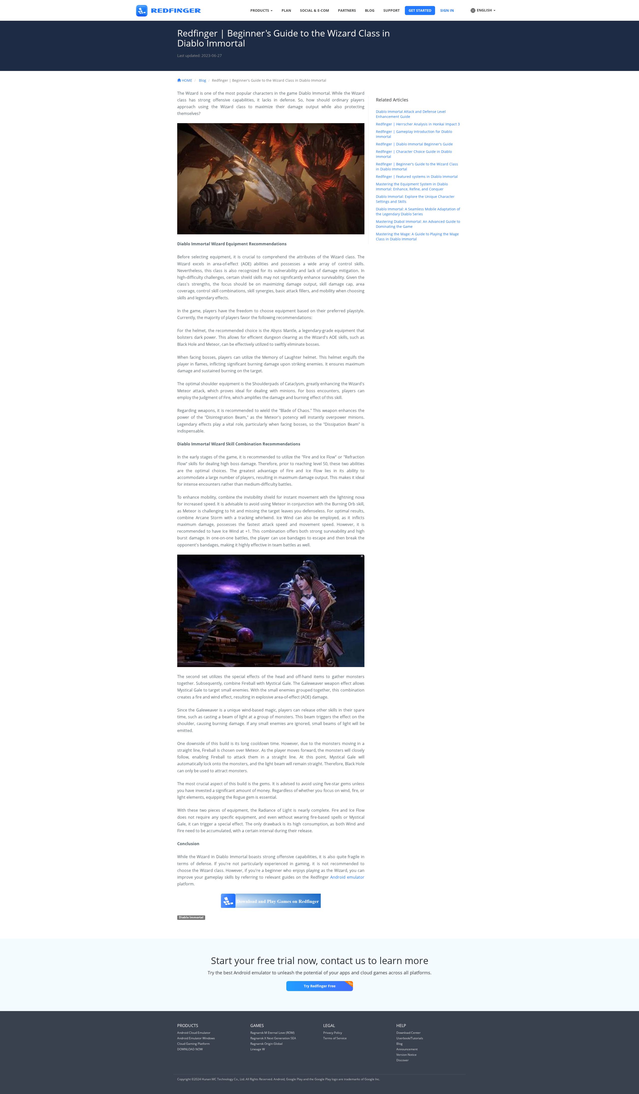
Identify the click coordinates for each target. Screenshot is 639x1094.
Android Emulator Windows (196, 1038)
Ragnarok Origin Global (266, 1044)
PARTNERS (347, 10)
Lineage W (257, 1049)
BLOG (369, 10)
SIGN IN (447, 10)
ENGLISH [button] (484, 10)
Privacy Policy (332, 1033)
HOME (186, 80)
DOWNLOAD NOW (190, 1049)
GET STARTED (420, 10)
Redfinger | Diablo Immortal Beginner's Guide (414, 144)
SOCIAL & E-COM (314, 10)
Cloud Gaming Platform (193, 1044)
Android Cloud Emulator (193, 1033)
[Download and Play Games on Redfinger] (270, 901)
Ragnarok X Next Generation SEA (273, 1038)
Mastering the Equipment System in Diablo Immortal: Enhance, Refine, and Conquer (412, 186)
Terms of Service (335, 1038)
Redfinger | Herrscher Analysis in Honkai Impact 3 (418, 124)
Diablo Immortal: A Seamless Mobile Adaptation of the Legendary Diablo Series (418, 211)
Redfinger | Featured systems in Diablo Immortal (417, 176)
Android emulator (347, 877)
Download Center (408, 1033)
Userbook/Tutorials (409, 1038)
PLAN (286, 10)
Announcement (407, 1049)
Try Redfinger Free (319, 986)
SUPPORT (391, 10)
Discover (402, 1060)
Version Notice (406, 1055)
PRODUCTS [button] (260, 10)
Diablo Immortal (191, 917)
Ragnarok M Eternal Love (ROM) (272, 1033)
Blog (202, 80)
